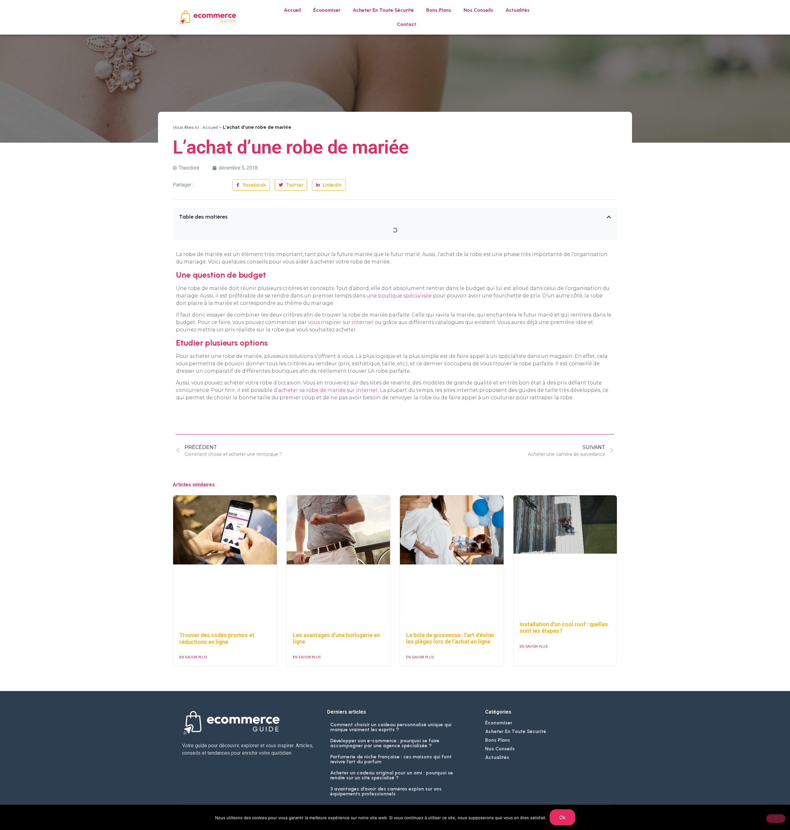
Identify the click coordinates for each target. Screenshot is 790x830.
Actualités (517, 10)
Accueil (292, 10)
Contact (406, 24)
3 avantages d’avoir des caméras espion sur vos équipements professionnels (386, 791)
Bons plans (438, 10)
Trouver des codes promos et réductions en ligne (216, 638)
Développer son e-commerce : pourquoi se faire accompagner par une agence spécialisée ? (384, 743)
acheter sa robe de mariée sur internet (328, 390)
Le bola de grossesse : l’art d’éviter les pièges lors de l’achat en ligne (450, 638)
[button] (609, 217)
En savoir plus (193, 657)
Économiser (326, 10)
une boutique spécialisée (399, 296)
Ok (562, 817)
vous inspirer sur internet (340, 322)
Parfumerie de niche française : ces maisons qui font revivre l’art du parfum (391, 759)
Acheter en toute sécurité (383, 10)
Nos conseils (478, 10)
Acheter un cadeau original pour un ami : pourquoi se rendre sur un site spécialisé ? (391, 775)
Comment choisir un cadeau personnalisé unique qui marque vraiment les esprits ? (390, 727)
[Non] (775, 818)
